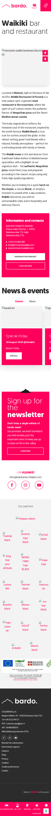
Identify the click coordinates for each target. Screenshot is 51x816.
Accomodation (6, 809)
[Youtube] (39, 484)
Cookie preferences (10, 767)
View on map (25, 266)
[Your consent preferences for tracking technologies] (46, 811)
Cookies (5, 763)
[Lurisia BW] (7, 585)
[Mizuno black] (25, 605)
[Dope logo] (43, 562)
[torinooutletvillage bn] (43, 585)
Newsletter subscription (12, 743)
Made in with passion (36, 792)
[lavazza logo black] (25, 536)
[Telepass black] (25, 518)
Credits (5, 771)
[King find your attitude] (7, 562)
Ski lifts (17, 809)
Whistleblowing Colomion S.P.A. (15, 731)
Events (19, 301)
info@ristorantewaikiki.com (21, 245)
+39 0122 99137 (12, 720)
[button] (45, 59)
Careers (5, 751)
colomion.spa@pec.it (15, 723)
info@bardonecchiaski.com (25, 477)
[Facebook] (11, 484)
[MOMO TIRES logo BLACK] (25, 562)
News (32, 301)
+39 (25, 472)
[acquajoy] (16, 646)
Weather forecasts (36, 811)
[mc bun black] (43, 605)
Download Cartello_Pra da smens (25, 680)
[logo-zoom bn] (7, 626)
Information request (25, 256)
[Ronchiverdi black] (7, 605)
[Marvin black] (34, 646)
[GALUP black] (25, 626)
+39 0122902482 (16, 242)
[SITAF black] (43, 536)
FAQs (4, 755)
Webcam (27, 809)
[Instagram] (25, 484)
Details (14, 356)
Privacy (5, 759)
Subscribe (25, 451)
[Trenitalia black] (7, 536)
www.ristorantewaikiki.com (21, 248)
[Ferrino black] (43, 626)
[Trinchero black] (25, 585)
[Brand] (14, 6)
